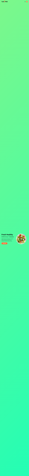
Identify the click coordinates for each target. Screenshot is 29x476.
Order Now (4, 243)
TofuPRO (4, 1)
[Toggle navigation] (27, 1)
